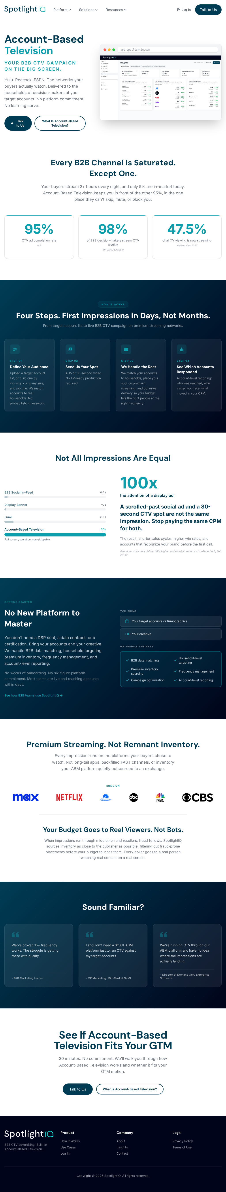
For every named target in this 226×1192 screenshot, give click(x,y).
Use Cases (68, 1147)
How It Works (70, 1141)
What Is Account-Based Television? (60, 123)
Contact (122, 1153)
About (121, 1141)
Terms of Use (182, 1147)
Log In (186, 9)
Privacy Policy (183, 1141)
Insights (122, 1147)
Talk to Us (208, 9)
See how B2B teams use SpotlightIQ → (33, 695)
